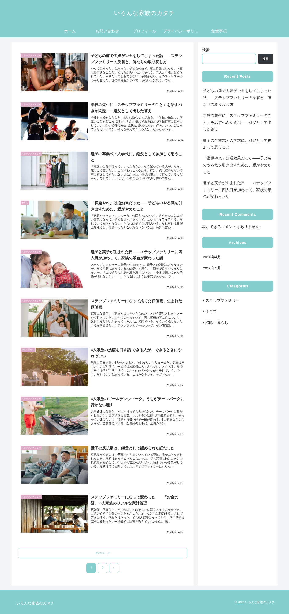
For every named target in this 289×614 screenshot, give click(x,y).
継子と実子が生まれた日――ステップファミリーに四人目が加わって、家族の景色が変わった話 (237, 190)
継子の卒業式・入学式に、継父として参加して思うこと (237, 143)
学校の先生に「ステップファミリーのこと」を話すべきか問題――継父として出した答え (237, 122)
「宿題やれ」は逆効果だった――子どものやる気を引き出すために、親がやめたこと (237, 165)
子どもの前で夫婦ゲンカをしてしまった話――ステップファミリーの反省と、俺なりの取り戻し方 (237, 98)
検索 (206, 50)
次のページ (102, 553)
